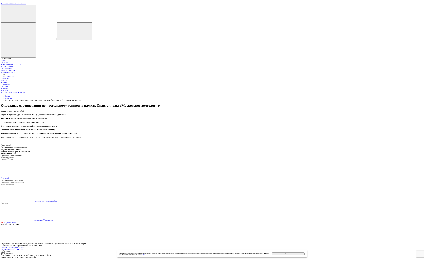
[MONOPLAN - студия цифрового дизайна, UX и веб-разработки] (7, 253)
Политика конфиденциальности (13, 247)
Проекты (4, 62)
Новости (4, 80)
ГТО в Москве (6, 68)
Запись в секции (7, 66)
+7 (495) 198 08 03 (10, 223)
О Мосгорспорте (7, 76)
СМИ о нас (5, 78)
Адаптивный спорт (8, 70)
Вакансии (4, 86)
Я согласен (288, 254)
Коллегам (4, 88)
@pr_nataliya (5, 178)
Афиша (3, 60)
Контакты (4, 90)
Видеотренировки (8, 72)
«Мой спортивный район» (11, 64)
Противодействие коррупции (12, 249)
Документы (5, 84)
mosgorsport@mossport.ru (43, 220)
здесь (144, 254)
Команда (4, 82)
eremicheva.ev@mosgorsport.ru (45, 201)
